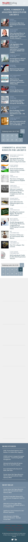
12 (3, 135)
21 (20, 140)
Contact (14, 525)
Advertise (19, 525)
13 (7, 135)
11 (22, 131)
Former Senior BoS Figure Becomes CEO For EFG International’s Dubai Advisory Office (13, 475)
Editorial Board (8, 528)
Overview (7, 525)
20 (16, 140)
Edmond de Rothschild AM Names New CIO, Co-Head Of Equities (12, 464)
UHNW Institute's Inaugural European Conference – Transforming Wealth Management (13, 457)
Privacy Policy (10, 530)
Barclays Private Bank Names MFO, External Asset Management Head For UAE (14, 498)
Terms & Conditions (19, 528)
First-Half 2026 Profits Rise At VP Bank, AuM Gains (12, 469)
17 (3, 140)
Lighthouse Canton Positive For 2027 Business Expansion (13, 511)
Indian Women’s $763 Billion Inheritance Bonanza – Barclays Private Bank (12, 517)
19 (12, 140)
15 (16, 135)
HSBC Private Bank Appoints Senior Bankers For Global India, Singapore (13, 451)
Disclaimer (18, 530)
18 (7, 140)
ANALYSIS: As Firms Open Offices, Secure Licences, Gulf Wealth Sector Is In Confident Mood (13, 505)
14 (12, 135)
